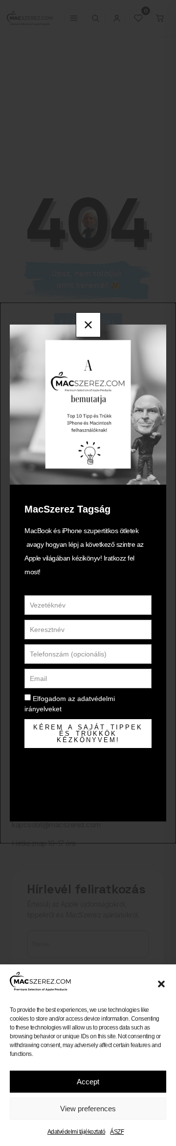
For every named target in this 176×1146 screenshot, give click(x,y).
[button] (161, 984)
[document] (88, 573)
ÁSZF (117, 1131)
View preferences (88, 1108)
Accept (88, 1081)
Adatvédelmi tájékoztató (76, 1131)
